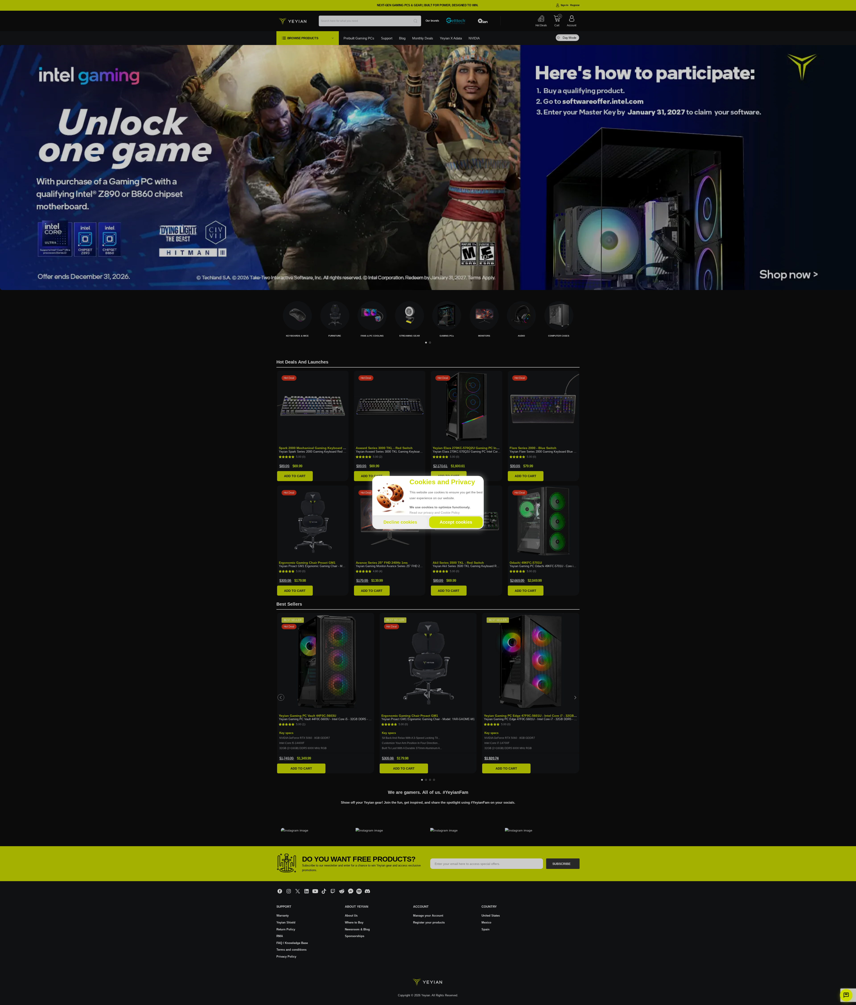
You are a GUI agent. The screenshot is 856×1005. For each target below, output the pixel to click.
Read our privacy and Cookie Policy (434, 513)
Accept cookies (456, 522)
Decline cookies (400, 522)
